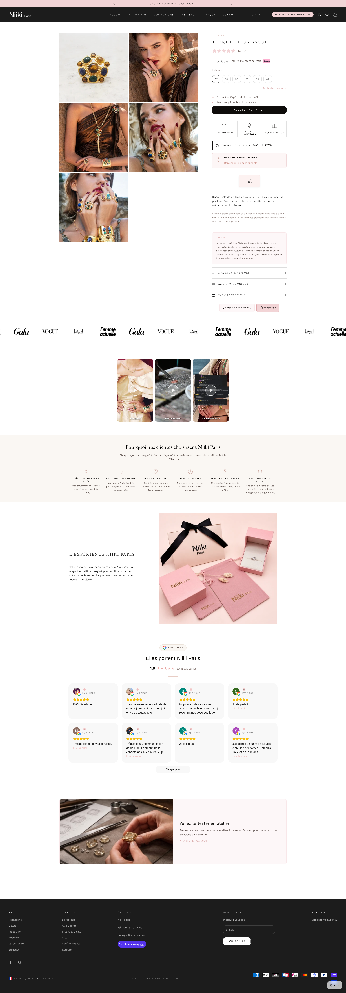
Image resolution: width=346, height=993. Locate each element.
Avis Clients (69, 925)
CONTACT (229, 14)
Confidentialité (71, 943)
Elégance (14, 949)
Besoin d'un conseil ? (239, 307)
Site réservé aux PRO (324, 919)
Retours (67, 949)
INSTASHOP (188, 14)
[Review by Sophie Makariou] (243, 729)
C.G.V (65, 937)
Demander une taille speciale (240, 163)
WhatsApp (270, 307)
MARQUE (209, 14)
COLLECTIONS (164, 14)
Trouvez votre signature (293, 14)
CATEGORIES (138, 14)
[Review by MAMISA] (84, 729)
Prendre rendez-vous (193, 841)
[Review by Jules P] (137, 729)
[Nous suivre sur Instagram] (20, 962)
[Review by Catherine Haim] (137, 689)
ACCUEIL (116, 14)
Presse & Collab (71, 931)
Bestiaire (14, 937)
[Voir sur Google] (76, 691)
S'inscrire (236, 941)
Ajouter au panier (249, 109)
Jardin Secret (17, 943)
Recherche (15, 919)
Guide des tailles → (274, 88)
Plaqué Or (15, 931)
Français (256, 14)
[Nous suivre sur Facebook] (10, 962)
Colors (12, 925)
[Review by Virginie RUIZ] (84, 689)
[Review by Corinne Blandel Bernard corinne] (243, 689)
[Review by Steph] (190, 689)
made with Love (168, 978)
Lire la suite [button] (239, 708)
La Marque (68, 919)
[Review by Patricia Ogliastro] (190, 729)
